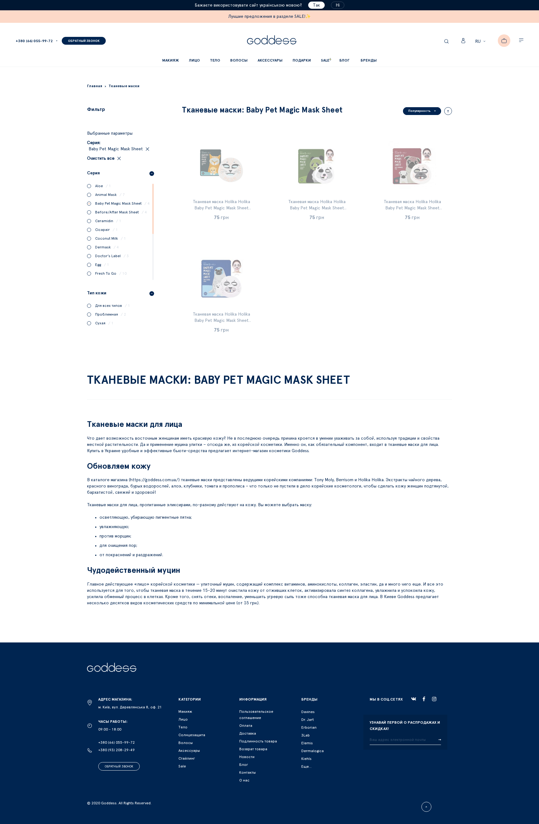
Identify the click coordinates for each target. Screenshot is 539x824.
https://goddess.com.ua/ (154, 480)
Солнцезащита (191, 735)
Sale (182, 766)
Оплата (245, 725)
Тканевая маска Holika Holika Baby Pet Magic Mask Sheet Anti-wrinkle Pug (412, 208)
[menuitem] (344, 60)
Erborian (309, 727)
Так (316, 5)
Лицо (183, 719)
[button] (481, 41)
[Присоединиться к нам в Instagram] (434, 699)
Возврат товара (253, 749)
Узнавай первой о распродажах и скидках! (405, 726)
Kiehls (306, 759)
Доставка (247, 733)
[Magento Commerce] (271, 40)
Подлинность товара (258, 741)
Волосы (185, 743)
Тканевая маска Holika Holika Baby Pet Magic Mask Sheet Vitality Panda (317, 208)
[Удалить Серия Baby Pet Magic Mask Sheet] (146, 149)
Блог (243, 765)
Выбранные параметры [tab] (110, 133)
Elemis (307, 743)
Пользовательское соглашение (256, 715)
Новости (247, 757)
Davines (308, 712)
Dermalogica (312, 751)
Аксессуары (189, 750)
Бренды (369, 60)
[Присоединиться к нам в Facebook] (424, 699)
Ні (338, 5)
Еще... (306, 766)
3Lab (305, 735)
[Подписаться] (439, 740)
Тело (182, 727)
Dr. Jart (307, 720)
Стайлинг (186, 758)
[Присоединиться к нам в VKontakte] (413, 699)
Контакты (247, 772)
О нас (244, 780)
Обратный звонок (119, 766)
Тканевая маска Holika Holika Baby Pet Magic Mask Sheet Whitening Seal (221, 320)
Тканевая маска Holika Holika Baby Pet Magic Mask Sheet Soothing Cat (221, 208)
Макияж (185, 711)
